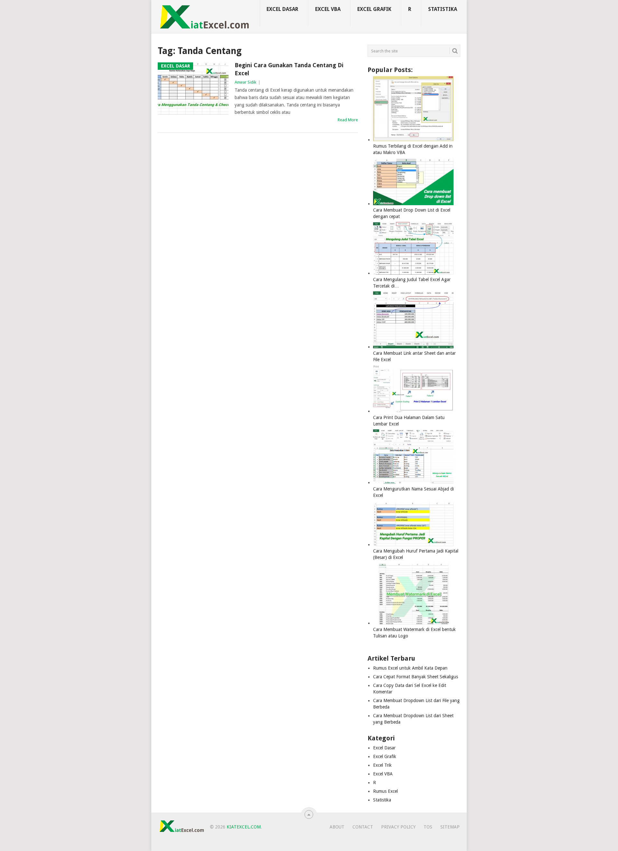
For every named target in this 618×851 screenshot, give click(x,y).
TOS (428, 826)
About (337, 826)
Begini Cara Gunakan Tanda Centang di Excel (289, 69)
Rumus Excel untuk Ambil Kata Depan (410, 668)
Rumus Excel (385, 791)
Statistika (442, 9)
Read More (348, 119)
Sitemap (450, 826)
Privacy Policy (398, 826)
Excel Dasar (282, 9)
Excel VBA (328, 9)
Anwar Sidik (245, 82)
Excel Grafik (374, 9)
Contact (362, 826)
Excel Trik (382, 765)
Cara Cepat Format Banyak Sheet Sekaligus (415, 676)
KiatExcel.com (244, 826)
